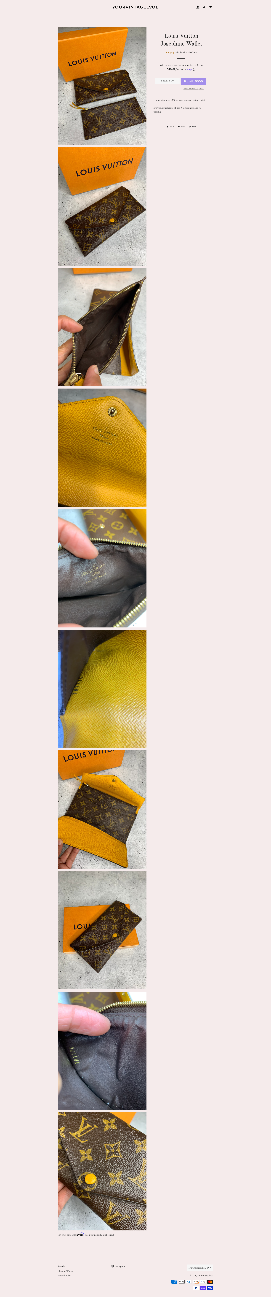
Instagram (119, 1266)
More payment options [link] (193, 88)
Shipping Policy (65, 1271)
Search (61, 1266)
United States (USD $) (198, 1267)
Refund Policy (65, 1275)
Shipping (170, 52)
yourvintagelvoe (135, 7)
